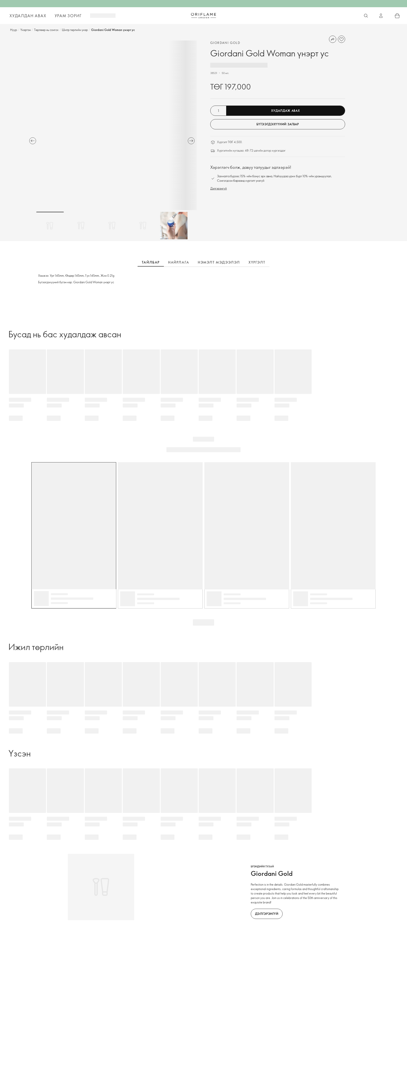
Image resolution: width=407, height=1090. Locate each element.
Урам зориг (68, 15)
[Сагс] (397, 15)
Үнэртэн (25, 30)
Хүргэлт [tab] (256, 262)
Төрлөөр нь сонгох (46, 30)
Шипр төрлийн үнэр (75, 30)
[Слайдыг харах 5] (174, 225)
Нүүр (13, 30)
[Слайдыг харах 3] (112, 225)
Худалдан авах (28, 15)
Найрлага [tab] (178, 262)
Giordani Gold (225, 43)
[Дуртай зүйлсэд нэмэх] (341, 39)
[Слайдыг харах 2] (81, 225)
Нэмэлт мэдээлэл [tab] (219, 262)
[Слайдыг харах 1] (50, 225)
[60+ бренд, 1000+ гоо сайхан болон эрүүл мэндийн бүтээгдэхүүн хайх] (366, 16)
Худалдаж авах (285, 111)
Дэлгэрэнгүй (218, 188)
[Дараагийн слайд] (191, 140)
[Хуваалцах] (332, 39)
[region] (112, 125)
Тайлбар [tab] (151, 262)
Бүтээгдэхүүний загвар (277, 124)
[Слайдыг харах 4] (143, 225)
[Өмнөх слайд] (32, 140)
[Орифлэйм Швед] (203, 15)
